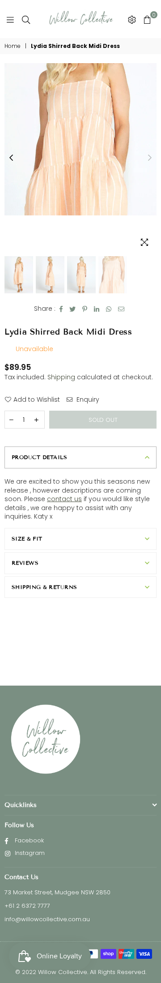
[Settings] (132, 19)
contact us (64, 498)
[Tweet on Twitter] (72, 309)
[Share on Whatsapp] (109, 309)
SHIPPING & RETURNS (44, 587)
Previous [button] (11, 158)
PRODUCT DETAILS (39, 457)
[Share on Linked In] (97, 309)
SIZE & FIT (27, 538)
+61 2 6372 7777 (27, 905)
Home (12, 46)
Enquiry (87, 399)
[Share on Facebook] (61, 309)
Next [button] (150, 158)
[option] (80, 139)
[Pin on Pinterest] (85, 309)
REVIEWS (25, 562)
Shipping (61, 377)
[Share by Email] (121, 309)
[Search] (26, 19)
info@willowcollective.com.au (47, 919)
